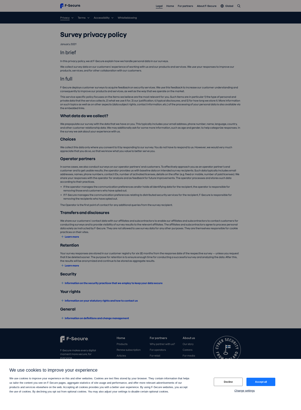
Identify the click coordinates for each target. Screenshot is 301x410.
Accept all (261, 382)
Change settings (244, 390)
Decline (228, 382)
